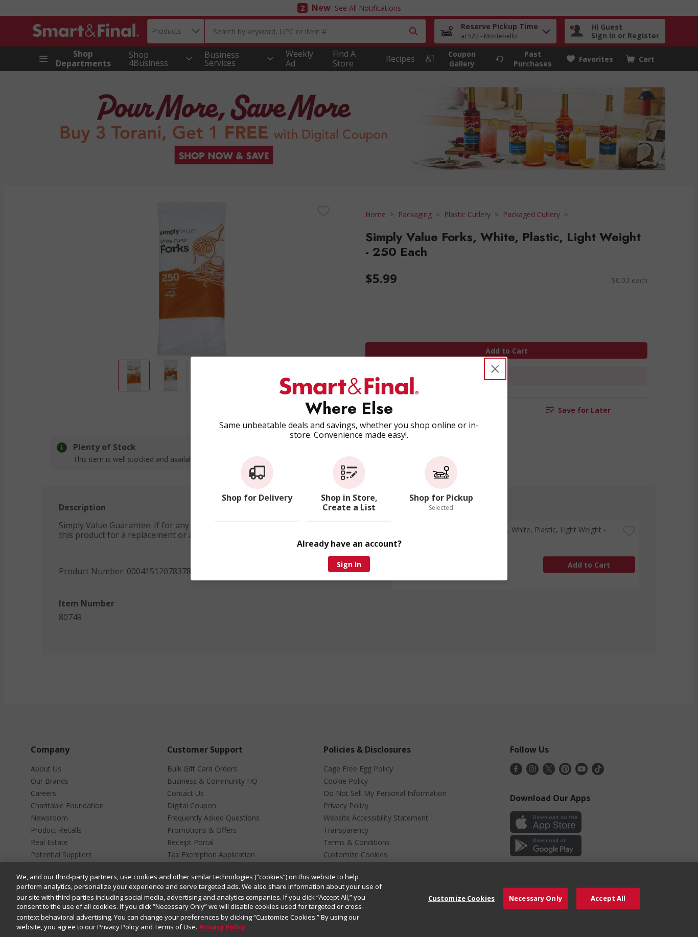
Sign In (349, 564)
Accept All (608, 898)
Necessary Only (535, 898)
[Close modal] (495, 369)
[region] (349, 899)
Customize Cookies (461, 898)
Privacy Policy (222, 926)
